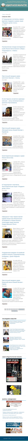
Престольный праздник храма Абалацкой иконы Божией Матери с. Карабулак (13, 130)
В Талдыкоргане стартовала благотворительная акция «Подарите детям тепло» (13, 186)
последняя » (14, 310)
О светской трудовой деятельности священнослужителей (10, 410)
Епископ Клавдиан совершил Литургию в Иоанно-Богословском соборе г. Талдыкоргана (17, 322)
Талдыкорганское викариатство (17, 438)
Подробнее (4, 41)
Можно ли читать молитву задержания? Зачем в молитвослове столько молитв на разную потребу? (13, 417)
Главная (3, 14)
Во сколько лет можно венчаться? (9, 415)
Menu (5, 9)
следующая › (21, 309)
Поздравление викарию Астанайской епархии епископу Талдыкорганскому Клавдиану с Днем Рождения (13, 254)
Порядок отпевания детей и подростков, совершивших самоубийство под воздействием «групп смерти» (13, 413)
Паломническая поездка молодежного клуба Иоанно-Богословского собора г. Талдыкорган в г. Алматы (13, 48)
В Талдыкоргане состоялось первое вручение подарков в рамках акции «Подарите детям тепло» (13, 21)
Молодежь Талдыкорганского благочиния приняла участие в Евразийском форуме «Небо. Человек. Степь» (17, 339)
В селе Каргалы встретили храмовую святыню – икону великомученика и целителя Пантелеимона (13, 100)
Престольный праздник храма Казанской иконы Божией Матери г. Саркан (12, 282)
